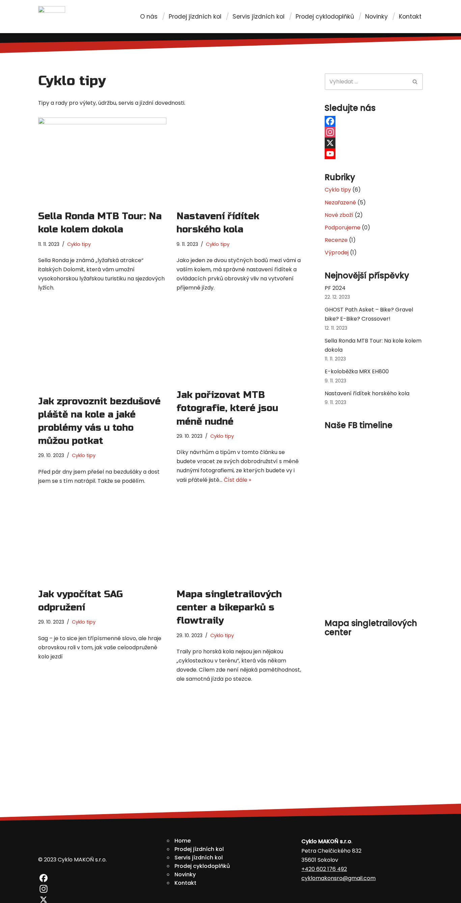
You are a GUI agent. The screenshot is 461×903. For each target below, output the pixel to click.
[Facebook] (374, 121)
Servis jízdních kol (258, 16)
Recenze (336, 240)
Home (182, 841)
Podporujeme (342, 227)
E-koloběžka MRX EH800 (357, 371)
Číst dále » (237, 480)
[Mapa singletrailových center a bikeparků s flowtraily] (241, 538)
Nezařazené (340, 202)
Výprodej (337, 252)
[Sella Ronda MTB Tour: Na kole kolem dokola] (102, 160)
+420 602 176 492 (324, 869)
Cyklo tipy (79, 244)
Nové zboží (339, 215)
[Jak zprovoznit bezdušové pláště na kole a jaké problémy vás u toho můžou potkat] (102, 345)
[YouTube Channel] (374, 153)
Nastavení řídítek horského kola (367, 393)
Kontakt (410, 16)
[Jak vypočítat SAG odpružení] (102, 538)
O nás (149, 16)
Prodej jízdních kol (195, 16)
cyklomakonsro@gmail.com (338, 878)
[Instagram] (374, 132)
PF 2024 (335, 288)
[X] (374, 142)
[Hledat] (415, 81)
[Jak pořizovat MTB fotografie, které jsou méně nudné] (241, 342)
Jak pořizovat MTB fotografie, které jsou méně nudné (227, 408)
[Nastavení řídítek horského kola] (241, 160)
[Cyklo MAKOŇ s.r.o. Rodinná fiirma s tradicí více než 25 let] (51, 16)
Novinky (376, 16)
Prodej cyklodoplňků (325, 16)
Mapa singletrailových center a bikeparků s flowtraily (229, 607)
